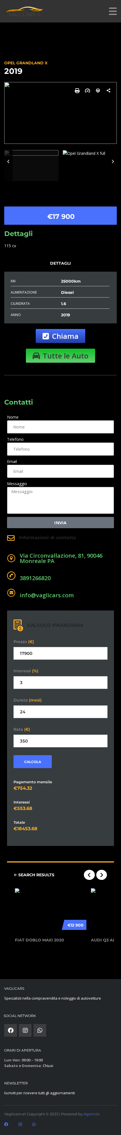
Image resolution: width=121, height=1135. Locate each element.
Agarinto (92, 1114)
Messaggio (17, 483)
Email (12, 461)
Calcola (32, 762)
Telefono (15, 439)
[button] (8, 165)
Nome (13, 417)
